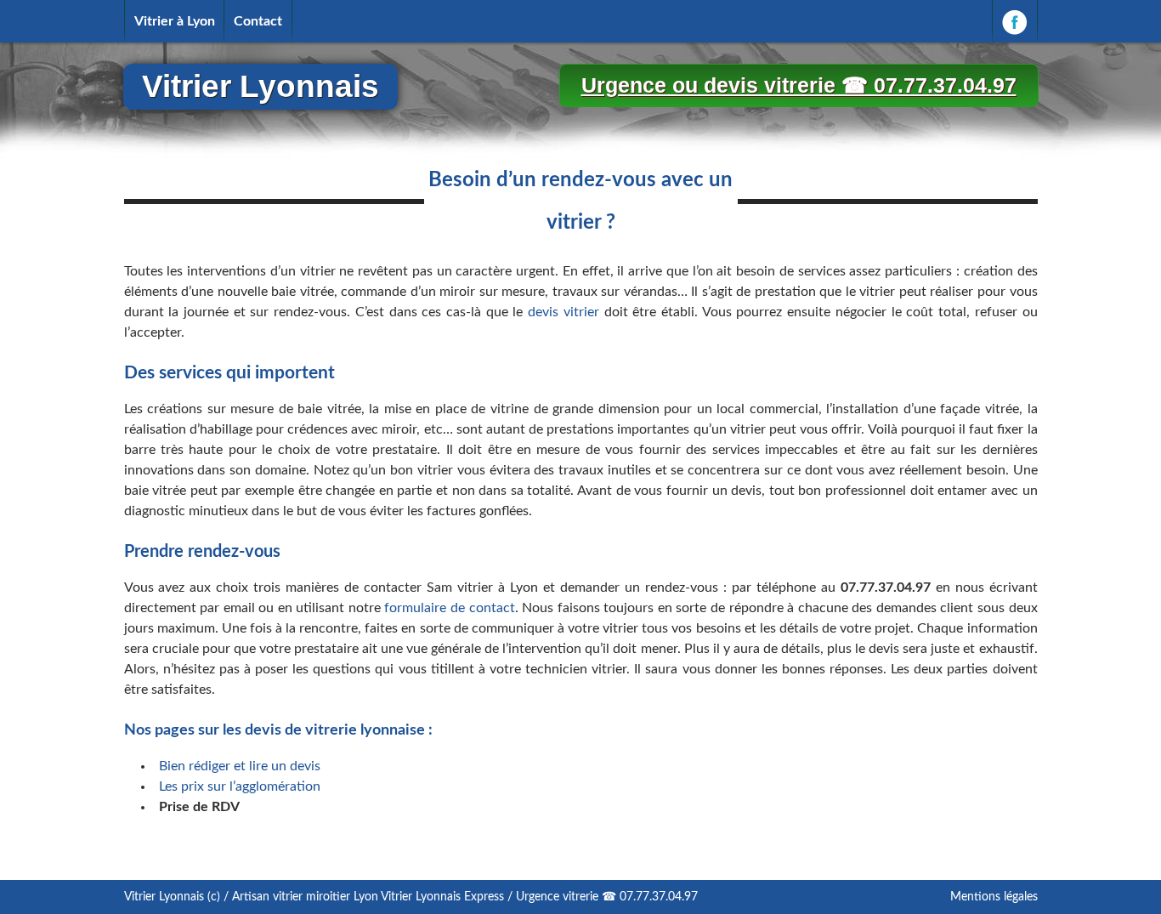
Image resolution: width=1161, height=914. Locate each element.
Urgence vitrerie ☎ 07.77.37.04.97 (607, 897)
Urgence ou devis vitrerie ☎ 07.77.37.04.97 (799, 85)
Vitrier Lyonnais (260, 86)
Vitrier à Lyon (174, 21)
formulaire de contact (449, 608)
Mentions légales (994, 897)
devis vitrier (563, 312)
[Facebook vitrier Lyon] (1015, 21)
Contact (258, 21)
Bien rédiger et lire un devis (239, 766)
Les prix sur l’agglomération (239, 786)
